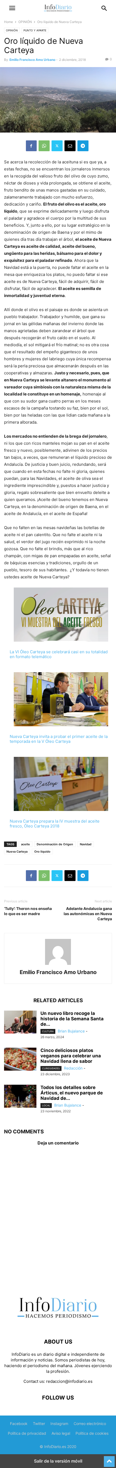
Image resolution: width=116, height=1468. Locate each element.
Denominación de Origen (55, 844)
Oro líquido (42, 851)
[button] (12, 8)
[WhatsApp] (44, 145)
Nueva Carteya (17, 851)
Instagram (59, 1423)
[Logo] (58, 1325)
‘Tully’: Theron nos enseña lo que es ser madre (28, 911)
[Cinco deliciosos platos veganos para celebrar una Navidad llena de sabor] (20, 1060)
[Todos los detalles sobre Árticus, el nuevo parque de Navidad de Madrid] (20, 1097)
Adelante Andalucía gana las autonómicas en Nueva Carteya (88, 913)
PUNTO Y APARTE (34, 30)
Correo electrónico (90, 1423)
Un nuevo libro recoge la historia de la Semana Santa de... (72, 1019)
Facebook (19, 1423)
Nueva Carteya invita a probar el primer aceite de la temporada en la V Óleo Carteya (59, 739)
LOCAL (46, 1105)
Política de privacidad (27, 1433)
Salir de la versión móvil (58, 1461)
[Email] (70, 145)
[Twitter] (57, 145)
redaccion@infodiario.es (69, 1381)
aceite (25, 844)
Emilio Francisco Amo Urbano (32, 60)
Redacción (73, 1068)
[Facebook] (31, 145)
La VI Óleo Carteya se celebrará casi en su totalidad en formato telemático (59, 654)
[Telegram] (82, 145)
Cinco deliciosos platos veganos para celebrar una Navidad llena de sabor (70, 1056)
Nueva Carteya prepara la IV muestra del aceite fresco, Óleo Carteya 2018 (55, 824)
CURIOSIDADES (51, 1068)
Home (8, 22)
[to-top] (109, 1459)
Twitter (39, 1423)
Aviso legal (61, 1433)
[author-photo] (58, 964)
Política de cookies (92, 1433)
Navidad (85, 844)
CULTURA (48, 1031)
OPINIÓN (25, 22)
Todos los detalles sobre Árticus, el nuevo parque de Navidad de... (71, 1093)
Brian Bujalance (71, 1031)
